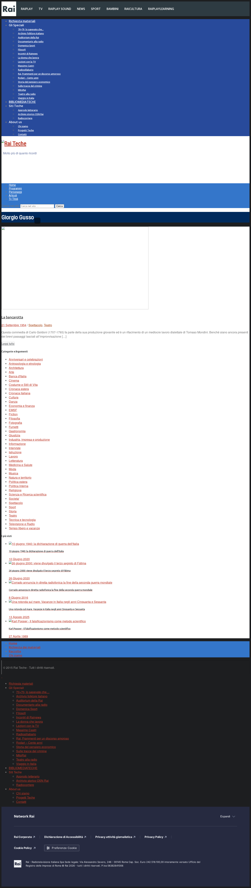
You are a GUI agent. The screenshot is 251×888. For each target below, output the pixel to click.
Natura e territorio (20, 477)
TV (40, 9)
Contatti (22, 134)
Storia (13, 511)
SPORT (96, 9)
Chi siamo (23, 126)
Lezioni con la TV (27, 61)
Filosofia (14, 418)
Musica (13, 473)
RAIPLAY (27, 9)
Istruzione (15, 452)
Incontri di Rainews (28, 53)
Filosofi (22, 49)
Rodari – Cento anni (28, 77)
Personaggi (15, 192)
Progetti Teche (26, 130)
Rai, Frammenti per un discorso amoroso (39, 73)
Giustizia (14, 435)
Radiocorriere (25, 118)
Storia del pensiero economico (34, 81)
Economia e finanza (22, 406)
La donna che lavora (28, 57)
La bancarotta (12, 317)
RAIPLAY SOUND (59, 9)
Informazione (17, 444)
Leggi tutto (8, 343)
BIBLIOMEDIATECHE (22, 102)
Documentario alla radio (31, 41)
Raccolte (15, 651)
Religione (15, 490)
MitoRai (22, 90)
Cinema (14, 380)
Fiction (13, 414)
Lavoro (13, 456)
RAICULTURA (133, 9)
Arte (11, 372)
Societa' (14, 498)
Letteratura (16, 460)
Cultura (13, 397)
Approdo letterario (28, 110)
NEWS (81, 9)
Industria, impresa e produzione (29, 439)
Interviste (15, 448)
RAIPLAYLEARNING (161, 9)
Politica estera (18, 482)
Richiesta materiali (22, 21)
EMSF (13, 410)
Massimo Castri (26, 65)
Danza (13, 401)
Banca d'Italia (17, 376)
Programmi (15, 188)
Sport (12, 507)
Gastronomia (17, 431)
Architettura (16, 368)
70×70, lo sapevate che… (31, 29)
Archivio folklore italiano (31, 33)
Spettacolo (35, 325)
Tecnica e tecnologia (22, 520)
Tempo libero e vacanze (24, 528)
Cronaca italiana (19, 393)
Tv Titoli (13, 199)
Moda (12, 469)
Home (12, 185)
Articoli (13, 195)
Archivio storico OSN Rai (31, 114)
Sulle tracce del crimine (30, 86)
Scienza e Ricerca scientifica (27, 494)
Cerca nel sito (10, 206)
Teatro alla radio (27, 94)
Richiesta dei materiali (24, 647)
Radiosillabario (25, 69)
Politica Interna (18, 486)
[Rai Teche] (13, 143)
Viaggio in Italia (26, 98)
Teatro (48, 325)
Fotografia (15, 423)
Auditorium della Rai (28, 37)
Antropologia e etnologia (25, 363)
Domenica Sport (26, 45)
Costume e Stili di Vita (23, 385)
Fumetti (13, 427)
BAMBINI (113, 9)
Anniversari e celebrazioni (26, 359)
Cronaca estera (19, 389)
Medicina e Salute (20, 465)
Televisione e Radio (22, 524)
